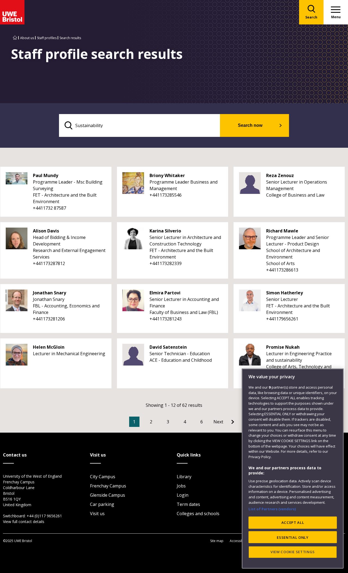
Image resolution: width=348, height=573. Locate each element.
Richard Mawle (282, 231)
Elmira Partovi (165, 293)
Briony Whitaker (167, 175)
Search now (250, 125)
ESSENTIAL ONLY (292, 537)
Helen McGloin (48, 347)
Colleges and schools (198, 514)
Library (184, 477)
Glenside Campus (107, 495)
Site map (216, 541)
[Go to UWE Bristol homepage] (15, 38)
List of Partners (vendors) (272, 508)
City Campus (102, 477)
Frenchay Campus (108, 486)
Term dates (188, 504)
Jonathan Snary (49, 293)
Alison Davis (46, 231)
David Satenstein (168, 347)
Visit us (97, 514)
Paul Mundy (45, 175)
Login (182, 495)
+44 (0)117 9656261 (44, 515)
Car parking (102, 504)
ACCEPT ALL (292, 522)
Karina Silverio (165, 231)
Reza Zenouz (280, 175)
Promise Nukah (283, 347)
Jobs (181, 486)
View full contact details (23, 521)
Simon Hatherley (284, 293)
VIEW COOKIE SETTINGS (293, 551)
